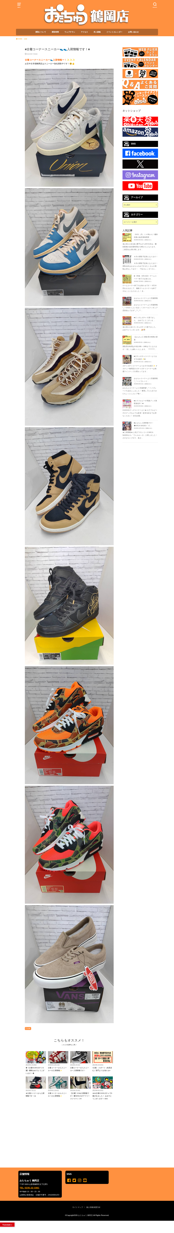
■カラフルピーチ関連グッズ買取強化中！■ (145, 402)
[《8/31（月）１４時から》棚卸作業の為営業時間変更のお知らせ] (127, 237)
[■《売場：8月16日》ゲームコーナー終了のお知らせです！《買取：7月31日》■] (127, 279)
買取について (40, 32)
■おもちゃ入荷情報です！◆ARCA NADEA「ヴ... (144, 424)
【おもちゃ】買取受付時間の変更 (146, 338)
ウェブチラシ (70, 32)
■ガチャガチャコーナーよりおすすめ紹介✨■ (145, 357)
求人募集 (97, 32)
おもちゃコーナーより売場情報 (146, 298)
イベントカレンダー (114, 32)
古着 (28, 1028)
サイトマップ (77, 1207)
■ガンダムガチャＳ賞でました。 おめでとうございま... (144, 319)
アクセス (84, 32)
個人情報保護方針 (93, 1207)
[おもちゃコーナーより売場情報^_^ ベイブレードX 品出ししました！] (127, 381)
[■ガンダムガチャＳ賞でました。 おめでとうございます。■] (127, 320)
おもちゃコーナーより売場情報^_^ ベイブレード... (146, 379)
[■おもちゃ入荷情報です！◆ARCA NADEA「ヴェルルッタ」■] (127, 426)
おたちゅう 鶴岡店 (85, 1215)
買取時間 (55, 32)
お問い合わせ (133, 32)
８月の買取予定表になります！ (146, 256)
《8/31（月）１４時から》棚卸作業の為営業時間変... (146, 235)
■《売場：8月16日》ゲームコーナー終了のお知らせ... (145, 277)
